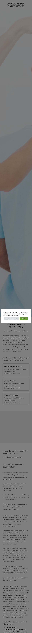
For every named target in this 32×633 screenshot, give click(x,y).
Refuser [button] (7, 318)
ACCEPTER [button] (23, 318)
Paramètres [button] (15, 318)
